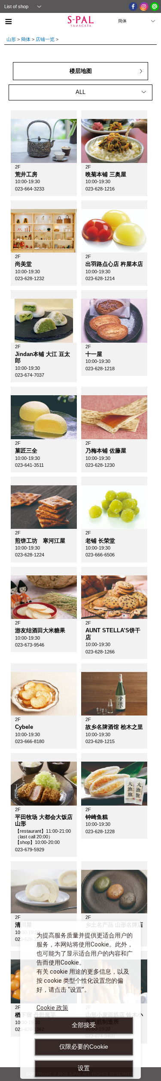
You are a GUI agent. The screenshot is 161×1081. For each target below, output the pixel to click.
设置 (84, 1068)
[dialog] (80, 1000)
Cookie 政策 (52, 1007)
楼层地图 (81, 71)
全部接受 (84, 1025)
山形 (11, 39)
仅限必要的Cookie (83, 1046)
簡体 (25, 39)
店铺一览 (45, 39)
